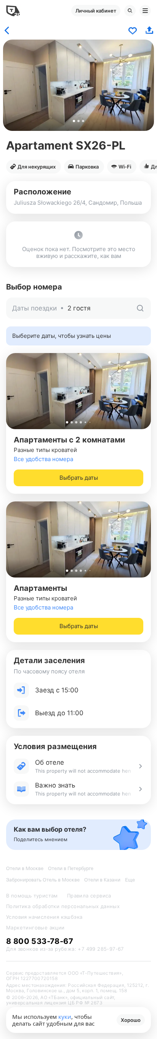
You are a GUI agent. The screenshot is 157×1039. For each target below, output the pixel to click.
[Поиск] (130, 10)
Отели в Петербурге (70, 868)
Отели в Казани (102, 880)
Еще (130, 880)
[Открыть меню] (145, 10)
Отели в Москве (24, 868)
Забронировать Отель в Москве (43, 880)
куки (64, 1016)
